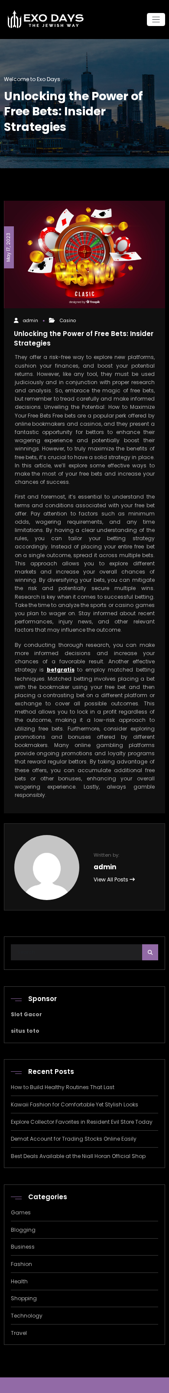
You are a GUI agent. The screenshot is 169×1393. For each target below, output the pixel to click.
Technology (26, 1315)
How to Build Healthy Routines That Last (62, 1087)
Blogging (23, 1229)
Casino (68, 320)
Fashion (21, 1264)
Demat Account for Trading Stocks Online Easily (73, 1138)
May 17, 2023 (8, 247)
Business (23, 1246)
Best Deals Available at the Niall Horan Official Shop (78, 1156)
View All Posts (112, 879)
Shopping (24, 1298)
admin (30, 320)
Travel (19, 1333)
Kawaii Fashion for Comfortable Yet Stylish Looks (74, 1104)
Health (19, 1281)
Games (21, 1212)
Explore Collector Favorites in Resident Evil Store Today (82, 1121)
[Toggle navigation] (156, 19)
